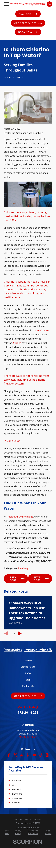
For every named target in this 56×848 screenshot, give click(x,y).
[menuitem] (7, 832)
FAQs (28, 673)
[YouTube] (34, 755)
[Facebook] (8, 755)
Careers (28, 660)
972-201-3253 (28, 712)
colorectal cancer (41, 330)
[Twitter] (15, 755)
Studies (17, 342)
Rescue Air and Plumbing (20, 516)
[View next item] (20, 633)
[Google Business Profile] (21, 755)
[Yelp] (28, 755)
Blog (28, 679)
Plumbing (23, 568)
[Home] (28, 4)
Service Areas (28, 666)
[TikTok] (40, 755)
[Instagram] (47, 755)
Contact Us (28, 686)
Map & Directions (28, 736)
